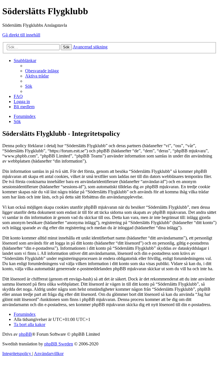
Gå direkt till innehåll (21, 34)
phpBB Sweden (58, 343)
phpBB (25, 334)
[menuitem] (42, 70)
